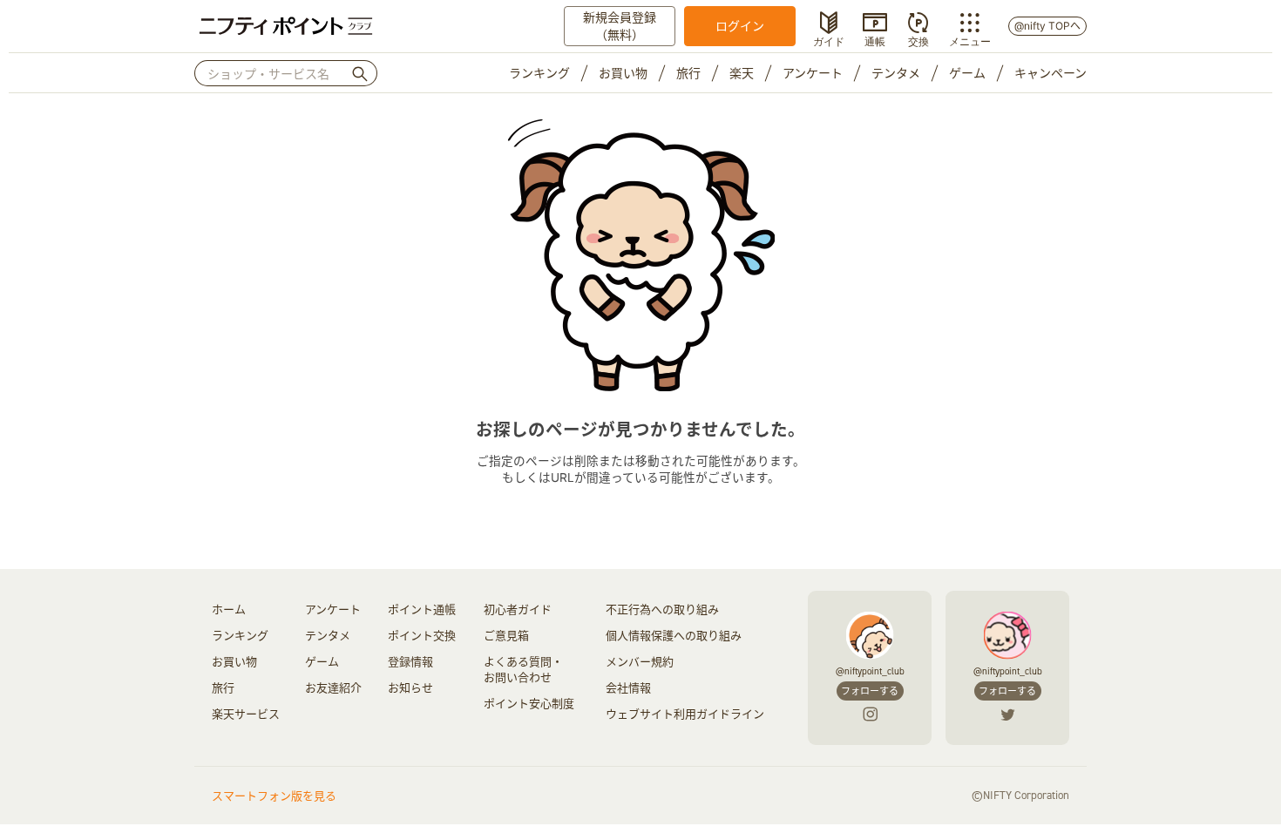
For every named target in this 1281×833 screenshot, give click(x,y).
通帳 (874, 40)
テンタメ (895, 72)
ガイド (828, 40)
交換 (918, 40)
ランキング (539, 72)
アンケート (813, 72)
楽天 (741, 72)
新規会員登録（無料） (619, 26)
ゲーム (967, 72)
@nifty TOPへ (1047, 25)
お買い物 (623, 72)
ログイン (739, 25)
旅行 (688, 72)
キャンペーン (1050, 72)
